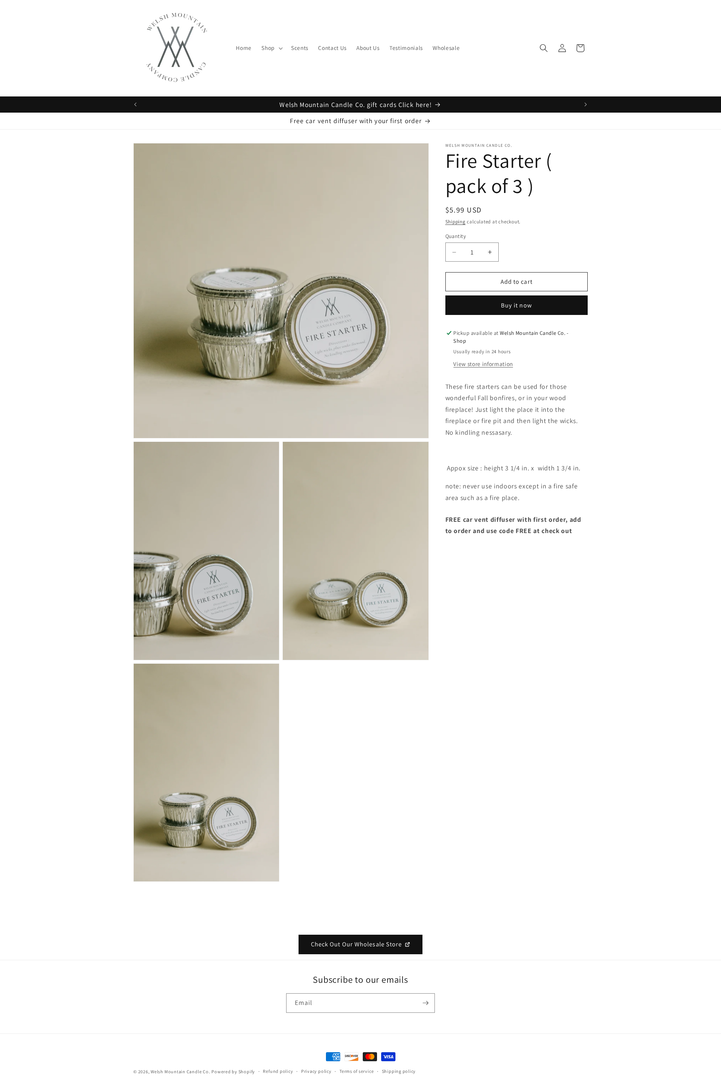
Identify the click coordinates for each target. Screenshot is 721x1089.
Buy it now (516, 305)
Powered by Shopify (233, 1071)
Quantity (455, 235)
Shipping (455, 221)
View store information (483, 364)
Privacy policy (316, 1071)
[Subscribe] (425, 1003)
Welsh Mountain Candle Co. (180, 1071)
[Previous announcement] (135, 105)
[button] (271, 48)
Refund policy (278, 1071)
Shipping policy (399, 1071)
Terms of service (356, 1071)
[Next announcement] (586, 105)
